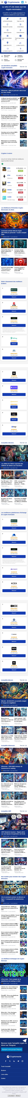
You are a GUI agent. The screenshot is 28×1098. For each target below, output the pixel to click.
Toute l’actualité (5, 1066)
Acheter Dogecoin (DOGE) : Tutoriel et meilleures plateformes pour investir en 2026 (10, 917)
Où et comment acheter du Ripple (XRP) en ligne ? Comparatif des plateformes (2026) (9, 934)
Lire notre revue (14, 294)
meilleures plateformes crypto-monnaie (14, 15)
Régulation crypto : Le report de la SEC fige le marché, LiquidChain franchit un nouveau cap (10, 125)
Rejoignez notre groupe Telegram (12, 1049)
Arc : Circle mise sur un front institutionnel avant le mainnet (7, 785)
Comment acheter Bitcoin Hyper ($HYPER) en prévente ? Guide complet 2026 (13, 232)
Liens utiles (4, 1074)
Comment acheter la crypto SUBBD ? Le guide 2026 (19, 269)
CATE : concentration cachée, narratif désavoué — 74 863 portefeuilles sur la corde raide (19, 484)
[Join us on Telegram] (22, 2)
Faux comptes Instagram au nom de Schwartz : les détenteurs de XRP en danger (19, 869)
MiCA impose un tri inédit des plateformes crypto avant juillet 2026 (9, 142)
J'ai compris (11, 1095)
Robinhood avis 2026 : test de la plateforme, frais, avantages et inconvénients (9, 1022)
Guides (3, 1078)
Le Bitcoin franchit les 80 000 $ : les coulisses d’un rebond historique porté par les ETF (10, 100)
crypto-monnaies (17, 13)
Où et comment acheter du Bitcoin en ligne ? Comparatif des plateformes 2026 (13, 899)
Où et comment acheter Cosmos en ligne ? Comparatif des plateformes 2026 (10, 942)
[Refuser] (26, 1091)
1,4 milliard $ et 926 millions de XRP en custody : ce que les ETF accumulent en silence (6, 869)
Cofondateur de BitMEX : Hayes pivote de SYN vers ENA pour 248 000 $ (20, 500)
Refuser (18, 1095)
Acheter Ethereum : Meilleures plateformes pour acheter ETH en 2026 (9, 908)
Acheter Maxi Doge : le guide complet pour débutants (7, 251)
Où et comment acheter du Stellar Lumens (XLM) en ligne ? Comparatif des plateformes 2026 (9, 951)
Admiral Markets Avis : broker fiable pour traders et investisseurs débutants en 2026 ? (10, 1005)
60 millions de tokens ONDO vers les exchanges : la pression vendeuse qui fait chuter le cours (7, 501)
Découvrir (14, 297)
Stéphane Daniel (6, 94)
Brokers (3, 1070)
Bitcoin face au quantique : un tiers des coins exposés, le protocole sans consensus (7, 721)
